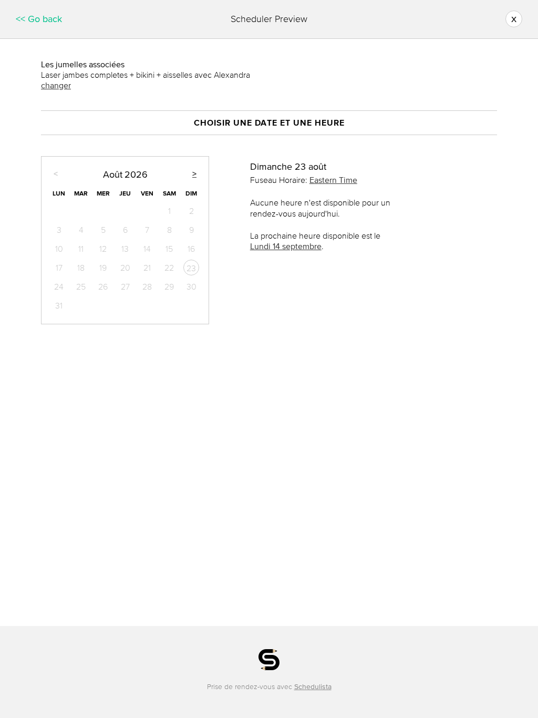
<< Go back (39, 19)
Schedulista (313, 687)
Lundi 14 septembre (286, 246)
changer (56, 85)
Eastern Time (333, 179)
